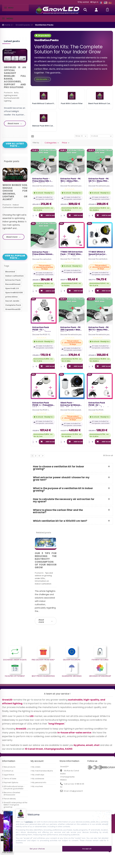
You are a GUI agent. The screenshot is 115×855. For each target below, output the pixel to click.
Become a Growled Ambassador (12, 793)
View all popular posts (15, 256)
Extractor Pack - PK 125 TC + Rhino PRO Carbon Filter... (98, 180)
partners (29, 822)
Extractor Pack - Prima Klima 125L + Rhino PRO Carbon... (42, 180)
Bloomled (10, 271)
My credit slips (38, 775)
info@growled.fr (76, 791)
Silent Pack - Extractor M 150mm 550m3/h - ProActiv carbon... (70, 404)
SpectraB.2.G (12, 288)
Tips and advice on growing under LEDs (44, 576)
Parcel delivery (10, 799)
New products (9, 767)
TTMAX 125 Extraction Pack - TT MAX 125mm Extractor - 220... (71, 253)
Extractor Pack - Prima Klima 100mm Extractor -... (42, 253)
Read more (41, 620)
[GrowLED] (57, 10)
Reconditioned (12, 284)
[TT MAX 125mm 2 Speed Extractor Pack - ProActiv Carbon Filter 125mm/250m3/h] (99, 235)
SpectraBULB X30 (14, 292)
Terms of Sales (10, 779)
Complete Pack (13, 305)
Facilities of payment (15, 676)
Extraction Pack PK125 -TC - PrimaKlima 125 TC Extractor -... (41, 328)
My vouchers (37, 786)
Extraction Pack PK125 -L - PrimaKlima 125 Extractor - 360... (43, 404)
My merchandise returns (42, 771)
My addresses (38, 779)
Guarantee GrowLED (72, 676)
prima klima (11, 296)
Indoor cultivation (14, 276)
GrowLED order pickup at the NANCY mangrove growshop (15, 804)
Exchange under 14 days (15, 659)
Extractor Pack (12, 280)
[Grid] (32, 136)
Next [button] (28, 85)
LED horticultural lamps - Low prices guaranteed (14, 787)
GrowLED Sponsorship (100, 676)
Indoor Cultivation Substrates (13, 206)
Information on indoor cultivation (43, 582)
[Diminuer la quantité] (33, 215)
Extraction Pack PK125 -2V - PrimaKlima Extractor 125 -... (99, 404)
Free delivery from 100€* (43, 659)
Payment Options (11, 782)
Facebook (90, 767)
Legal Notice (9, 775)
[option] (14, 88)
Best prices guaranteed (43, 676)
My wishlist (84, 2)
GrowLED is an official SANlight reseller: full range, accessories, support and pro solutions (15, 77)
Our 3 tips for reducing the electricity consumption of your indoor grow (46, 560)
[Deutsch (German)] (110, 3)
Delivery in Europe (71, 659)
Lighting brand (10, 95)
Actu (16, 92)
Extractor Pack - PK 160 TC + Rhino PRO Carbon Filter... (98, 328)
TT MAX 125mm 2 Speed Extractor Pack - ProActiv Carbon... (96, 253)
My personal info (39, 782)
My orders (36, 767)
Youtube (96, 767)
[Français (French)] (101, 3)
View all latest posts (15, 144)
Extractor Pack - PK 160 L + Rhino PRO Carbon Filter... (70, 180)
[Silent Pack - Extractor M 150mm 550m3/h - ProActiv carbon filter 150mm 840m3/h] (71, 386)
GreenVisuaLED (12, 309)
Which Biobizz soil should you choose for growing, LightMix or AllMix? (15, 192)
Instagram (101, 767)
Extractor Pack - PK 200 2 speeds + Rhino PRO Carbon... (70, 328)
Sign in (95, 2)
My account (37, 761)
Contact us (8, 771)
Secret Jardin (12, 301)
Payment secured (100, 659)
